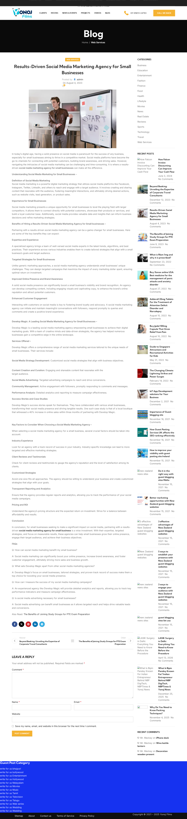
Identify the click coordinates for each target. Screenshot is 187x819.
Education (142, 70)
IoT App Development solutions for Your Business (161, 394)
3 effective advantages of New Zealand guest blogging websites (166, 527)
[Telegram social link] (42, 624)
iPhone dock (162, 737)
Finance (141, 85)
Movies (141, 106)
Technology (143, 132)
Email (77, 702)
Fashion (141, 80)
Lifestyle (141, 101)
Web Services (98, 42)
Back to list (72, 641)
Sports (140, 126)
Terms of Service (65, 815)
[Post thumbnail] (146, 169)
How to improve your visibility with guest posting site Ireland (161, 453)
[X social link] (21, 624)
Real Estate (143, 116)
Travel (140, 137)
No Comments (165, 179)
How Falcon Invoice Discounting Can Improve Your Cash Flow (166, 165)
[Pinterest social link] (28, 624)
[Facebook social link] (14, 624)
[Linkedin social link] (35, 624)
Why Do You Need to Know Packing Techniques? (161, 710)
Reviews (141, 121)
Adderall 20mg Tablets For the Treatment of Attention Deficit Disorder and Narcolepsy (161, 305)
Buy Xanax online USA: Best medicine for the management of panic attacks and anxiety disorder (162, 278)
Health (140, 96)
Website (16, 714)
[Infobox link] (135, 13)
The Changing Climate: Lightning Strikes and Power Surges (162, 373)
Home (85, 42)
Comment (18, 669)
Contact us (45, 815)
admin (80, 79)
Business (141, 65)
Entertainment (144, 75)
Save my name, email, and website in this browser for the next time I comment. (56, 726)
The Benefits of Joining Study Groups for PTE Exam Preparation (57, 614)
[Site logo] (22, 12)
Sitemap (19, 815)
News (140, 111)
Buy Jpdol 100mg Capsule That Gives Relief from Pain (160, 329)
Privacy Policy (87, 815)
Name (16, 702)
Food (140, 91)
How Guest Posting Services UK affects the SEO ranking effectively (162, 432)
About (31, 815)
